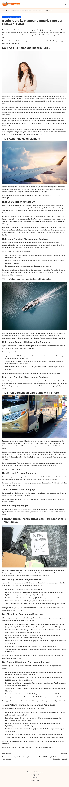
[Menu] (63, 4)
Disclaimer (34, 778)
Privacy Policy (34, 780)
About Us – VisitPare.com (34, 772)
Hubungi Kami (34, 775)
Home (3, 10)
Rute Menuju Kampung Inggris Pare (15, 10)
